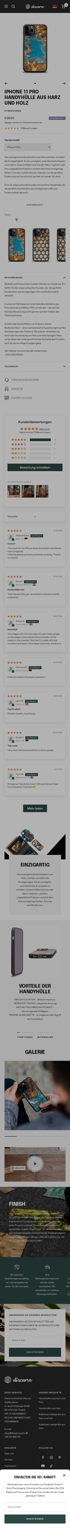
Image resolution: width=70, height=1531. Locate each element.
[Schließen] (64, 1475)
